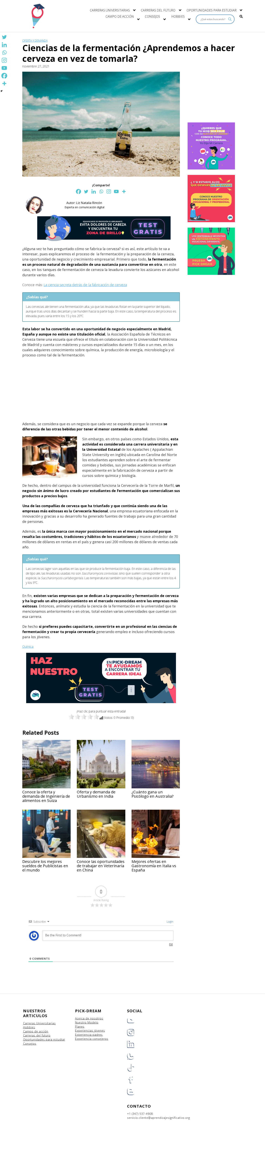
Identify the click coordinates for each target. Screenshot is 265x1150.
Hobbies (29, 1027)
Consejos (29, 1043)
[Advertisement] (101, 389)
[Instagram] (108, 191)
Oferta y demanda (35, 40)
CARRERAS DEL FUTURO (158, 10)
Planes (79, 1026)
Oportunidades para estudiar (44, 1039)
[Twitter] (86, 191)
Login (169, 921)
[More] (123, 191)
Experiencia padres (89, 1034)
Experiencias (84, 1030)
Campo (28, 1031)
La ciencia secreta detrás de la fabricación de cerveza (85, 284)
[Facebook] (78, 191)
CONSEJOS (152, 16)
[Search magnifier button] (230, 19)
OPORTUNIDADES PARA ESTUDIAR (211, 10)
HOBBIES (178, 16)
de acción (41, 1031)
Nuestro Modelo (86, 1022)
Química (27, 646)
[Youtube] (116, 191)
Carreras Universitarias (39, 1023)
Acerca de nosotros (89, 1018)
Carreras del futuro (36, 1035)
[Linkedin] (93, 191)
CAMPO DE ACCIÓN (120, 16)
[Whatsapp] (101, 191)
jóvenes (99, 1030)
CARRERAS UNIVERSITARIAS (110, 10)
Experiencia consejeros (91, 1039)
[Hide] (1, 91)
